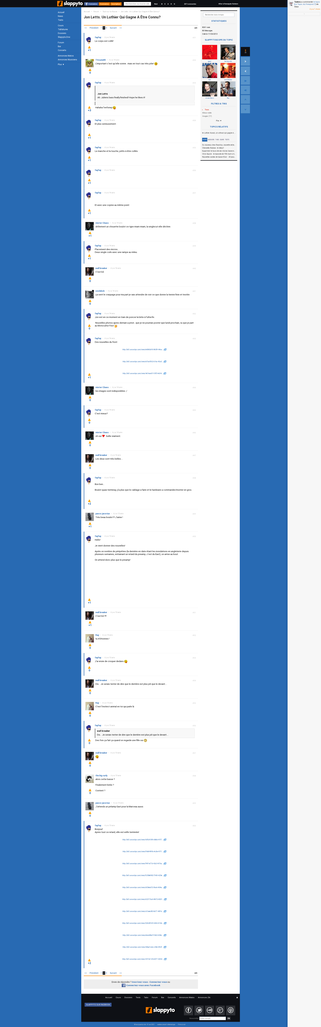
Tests (60, 20)
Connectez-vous (158, 982)
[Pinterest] (230, 1010)
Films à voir (181, 1024)
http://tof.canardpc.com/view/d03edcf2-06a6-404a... (142, 887)
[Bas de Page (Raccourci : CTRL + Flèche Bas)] (245, 109)
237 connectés (190, 4)
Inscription (116, 4)
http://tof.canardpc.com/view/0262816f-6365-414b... (143, 923)
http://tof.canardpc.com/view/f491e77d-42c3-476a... (142, 863)
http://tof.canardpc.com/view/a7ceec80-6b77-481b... (142, 911)
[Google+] (220, 1010)
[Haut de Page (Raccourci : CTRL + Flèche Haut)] (245, 99)
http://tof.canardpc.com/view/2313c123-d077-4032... (143, 959)
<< (85, 28)
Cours (61, 25)
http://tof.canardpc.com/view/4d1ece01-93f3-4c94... (143, 373)
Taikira (297, 2)
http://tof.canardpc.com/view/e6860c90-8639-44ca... (143, 349)
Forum (61, 42)
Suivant (113, 28)
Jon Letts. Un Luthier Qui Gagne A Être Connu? (140, 12)
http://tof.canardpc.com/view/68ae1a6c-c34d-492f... (143, 947)
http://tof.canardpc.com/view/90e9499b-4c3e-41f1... (143, 851)
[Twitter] (199, 1010)
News (60, 16)
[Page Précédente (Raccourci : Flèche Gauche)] (245, 70)
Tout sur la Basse (109, 12)
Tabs (217, 139)
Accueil (61, 12)
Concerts (62, 50)
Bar (59, 46)
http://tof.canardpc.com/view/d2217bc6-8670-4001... (143, 899)
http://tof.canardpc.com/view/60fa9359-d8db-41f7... (142, 840)
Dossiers (62, 33)
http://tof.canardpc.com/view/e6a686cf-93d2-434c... (143, 935)
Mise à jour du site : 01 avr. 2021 (144, 1024)
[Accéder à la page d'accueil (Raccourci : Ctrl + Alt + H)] (70, 5)
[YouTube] (209, 1010)
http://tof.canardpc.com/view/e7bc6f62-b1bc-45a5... (143, 361)
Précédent (94, 28)
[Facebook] (188, 1010)
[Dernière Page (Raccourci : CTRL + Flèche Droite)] (245, 80)
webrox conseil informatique (166, 1024)
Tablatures (63, 29)
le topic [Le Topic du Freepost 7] (307, 3)
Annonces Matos (66, 56)
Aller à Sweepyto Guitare (228, 4)
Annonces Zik (204, 997)
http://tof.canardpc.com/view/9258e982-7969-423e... (143, 875)
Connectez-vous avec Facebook (143, 985)
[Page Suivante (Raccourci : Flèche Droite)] (245, 61)
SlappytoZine (64, 37)
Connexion (92, 4)
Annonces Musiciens (67, 59)
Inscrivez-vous (140, 982)
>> (121, 28)
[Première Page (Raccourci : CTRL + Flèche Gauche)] (245, 90)
